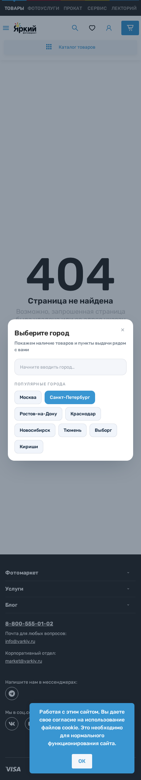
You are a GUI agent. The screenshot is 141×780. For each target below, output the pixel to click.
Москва (28, 397)
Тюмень (72, 430)
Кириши (29, 447)
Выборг (103, 430)
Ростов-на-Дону (38, 414)
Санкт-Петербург (70, 397)
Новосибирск (35, 430)
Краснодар (83, 414)
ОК (82, 761)
